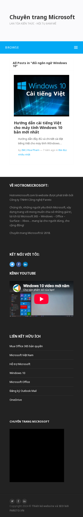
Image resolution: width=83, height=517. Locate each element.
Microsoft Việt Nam (21, 355)
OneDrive (16, 400)
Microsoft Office (20, 382)
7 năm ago (49, 150)
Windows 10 (17, 373)
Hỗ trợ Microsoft (20, 364)
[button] (41, 47)
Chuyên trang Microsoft (29, 421)
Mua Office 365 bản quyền (26, 346)
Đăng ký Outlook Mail (23, 391)
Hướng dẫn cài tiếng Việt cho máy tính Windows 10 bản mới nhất (38, 127)
